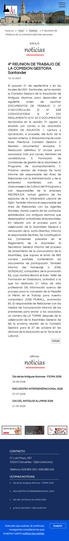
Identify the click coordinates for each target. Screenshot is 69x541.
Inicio (21, 31)
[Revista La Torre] (57, 430)
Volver (56, 340)
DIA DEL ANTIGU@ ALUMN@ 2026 (32, 401)
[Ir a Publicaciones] (34, 430)
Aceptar (57, 526)
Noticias (33, 31)
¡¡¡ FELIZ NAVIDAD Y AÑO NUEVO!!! (29, 508)
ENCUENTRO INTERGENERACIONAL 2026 (37, 388)
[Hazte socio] (11, 430)
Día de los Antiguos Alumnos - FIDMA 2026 (36, 376)
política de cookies (33, 533)
